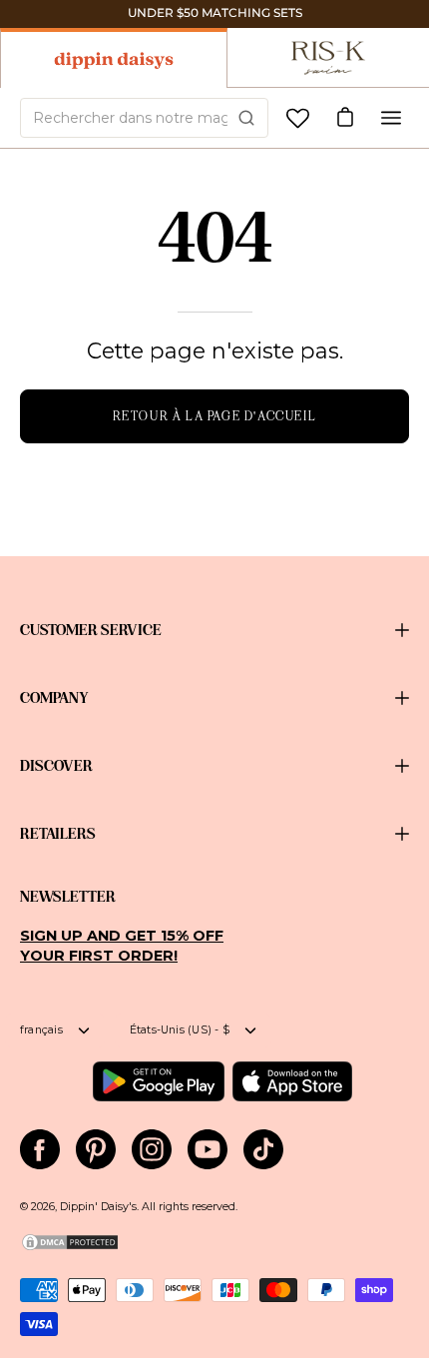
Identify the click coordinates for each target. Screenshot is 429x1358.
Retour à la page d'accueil (215, 415)
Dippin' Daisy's (98, 1206)
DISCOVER (56, 766)
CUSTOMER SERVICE (91, 630)
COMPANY (54, 698)
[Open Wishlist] (297, 118)
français (41, 1029)
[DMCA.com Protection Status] (70, 1248)
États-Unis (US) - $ (179, 1029)
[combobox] (144, 118)
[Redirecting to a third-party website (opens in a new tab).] (158, 1081)
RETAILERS (58, 834)
